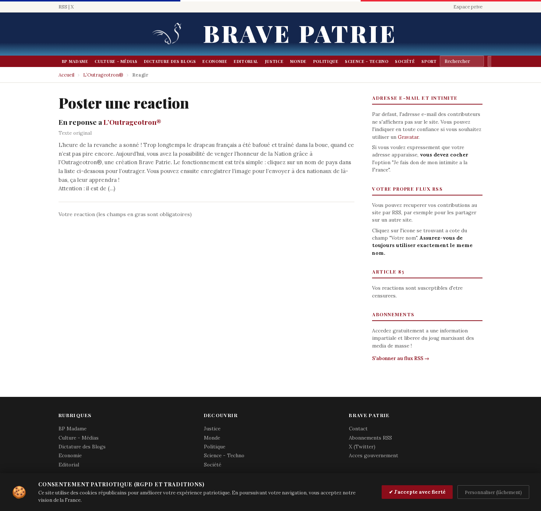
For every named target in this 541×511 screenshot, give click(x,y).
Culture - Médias (116, 61)
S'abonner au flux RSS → (400, 358)
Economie (214, 61)
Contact (358, 428)
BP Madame (75, 61)
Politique (326, 61)
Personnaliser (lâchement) (493, 492)
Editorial (246, 61)
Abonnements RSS (370, 437)
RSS (63, 7)
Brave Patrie (300, 33)
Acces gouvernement (373, 455)
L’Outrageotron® (103, 75)
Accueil (66, 75)
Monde (298, 61)
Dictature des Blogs (170, 61)
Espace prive (467, 7)
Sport (428, 61)
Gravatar (408, 137)
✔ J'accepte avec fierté (417, 492)
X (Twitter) (362, 446)
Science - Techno (366, 61)
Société (405, 61)
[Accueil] (169, 34)
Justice (274, 61)
